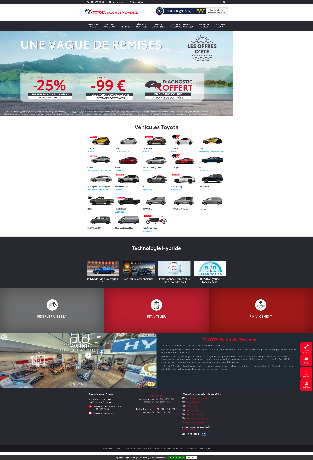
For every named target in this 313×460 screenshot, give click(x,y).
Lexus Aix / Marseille (194, 422)
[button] (23, 73)
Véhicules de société (141, 25)
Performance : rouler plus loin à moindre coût (174, 280)
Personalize (192, 458)
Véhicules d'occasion (109, 25)
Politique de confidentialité (137, 448)
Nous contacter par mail (104, 412)
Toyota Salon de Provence (197, 418)
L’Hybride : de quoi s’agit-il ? (103, 280)
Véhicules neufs (93, 25)
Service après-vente (158, 25)
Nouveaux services (204, 25)
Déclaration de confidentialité (169, 448)
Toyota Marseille (192, 406)
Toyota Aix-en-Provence (196, 397)
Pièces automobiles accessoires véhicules (181, 25)
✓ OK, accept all (177, 457)
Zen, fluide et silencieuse (138, 278)
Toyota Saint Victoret (194, 414)
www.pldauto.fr (189, 429)
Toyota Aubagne (192, 401)
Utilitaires (126, 26)
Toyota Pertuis (191, 410)
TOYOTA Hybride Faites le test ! (210, 280)
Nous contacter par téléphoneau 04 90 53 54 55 (107, 407)
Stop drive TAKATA (219, 25)
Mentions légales (111, 448)
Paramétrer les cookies (199, 448)
